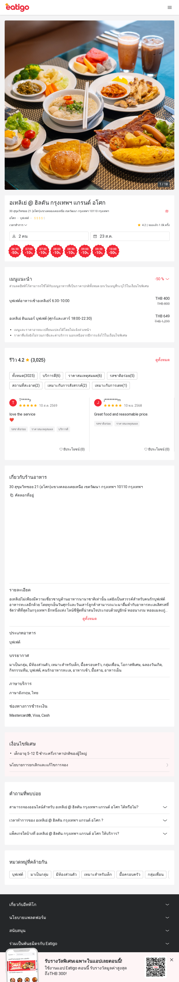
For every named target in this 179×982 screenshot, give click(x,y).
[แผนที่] (167, 211)
